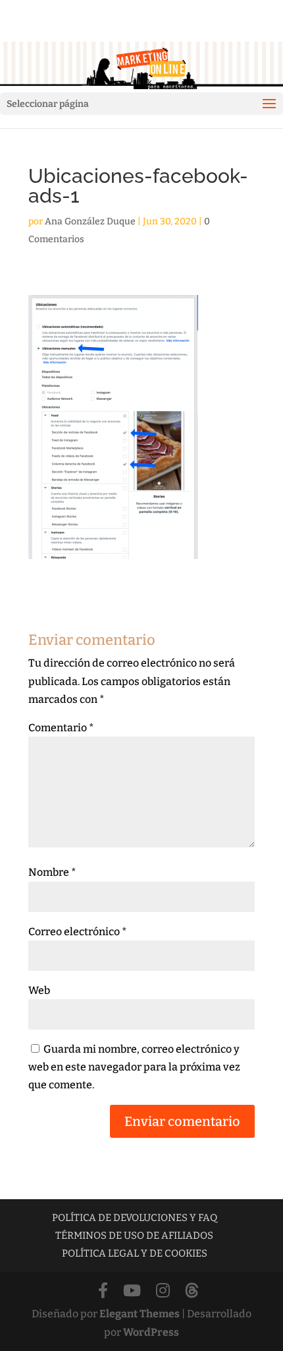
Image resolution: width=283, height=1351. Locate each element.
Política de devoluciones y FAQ (134, 1218)
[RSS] (192, 1291)
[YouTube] (132, 1291)
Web (39, 990)
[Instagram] (163, 1291)
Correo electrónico (77, 931)
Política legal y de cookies (134, 1253)
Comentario (61, 727)
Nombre (52, 872)
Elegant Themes (139, 1313)
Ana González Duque (90, 221)
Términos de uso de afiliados (134, 1235)
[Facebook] (103, 1291)
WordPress (151, 1332)
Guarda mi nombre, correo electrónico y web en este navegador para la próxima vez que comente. (134, 1067)
